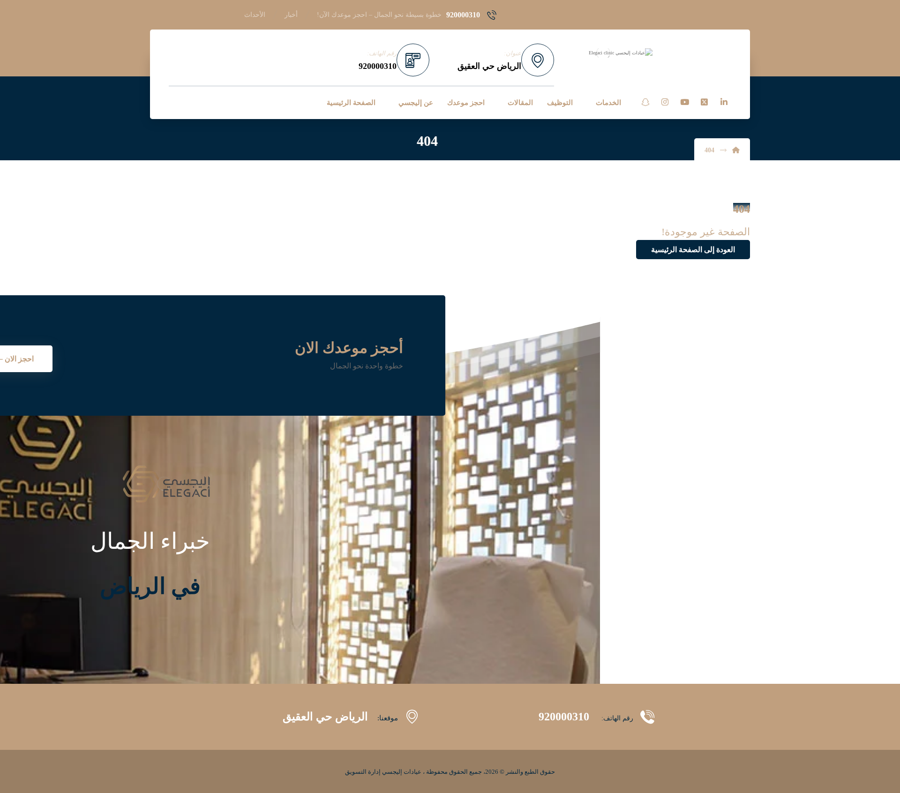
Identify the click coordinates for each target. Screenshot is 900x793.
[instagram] (665, 102)
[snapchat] (645, 102)
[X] (704, 102)
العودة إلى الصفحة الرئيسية (693, 250)
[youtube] (684, 102)
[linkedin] (724, 102)
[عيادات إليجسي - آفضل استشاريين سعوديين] (603, 53)
